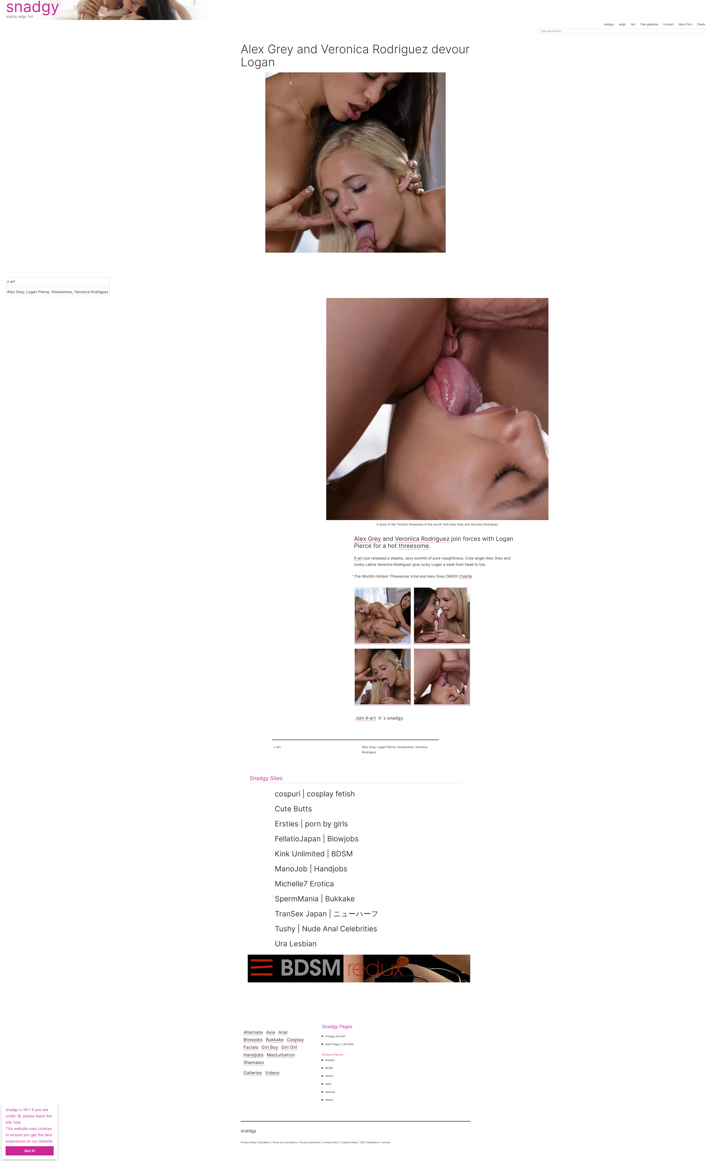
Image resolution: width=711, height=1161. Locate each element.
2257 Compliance (369, 1142)
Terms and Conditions (285, 1142)
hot (633, 24)
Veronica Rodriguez (91, 292)
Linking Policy (330, 1142)
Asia (270, 1032)
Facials (250, 1047)
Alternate (253, 1032)
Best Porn (685, 24)
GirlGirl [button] (329, 1076)
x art (11, 281)
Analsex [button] (330, 1060)
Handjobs (253, 1055)
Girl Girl (289, 1047)
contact (668, 24)
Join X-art (365, 718)
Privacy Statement (310, 1142)
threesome (414, 545)
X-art (358, 558)
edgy (622, 24)
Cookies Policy (349, 1142)
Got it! (29, 1151)
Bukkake (275, 1039)
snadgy (609, 24)
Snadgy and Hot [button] (335, 1036)
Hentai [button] (329, 1099)
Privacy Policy (248, 1142)
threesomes (61, 292)
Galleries (252, 1072)
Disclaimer (264, 1142)
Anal (283, 1032)
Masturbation (281, 1055)
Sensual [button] (330, 1091)
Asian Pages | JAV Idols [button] (339, 1044)
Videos (272, 1072)
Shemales (253, 1062)
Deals (701, 24)
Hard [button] (328, 1083)
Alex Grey (15, 292)
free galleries (649, 24)
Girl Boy (269, 1047)
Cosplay (295, 1039)
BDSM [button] (329, 1068)
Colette (465, 576)
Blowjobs (253, 1039)
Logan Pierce (37, 292)
